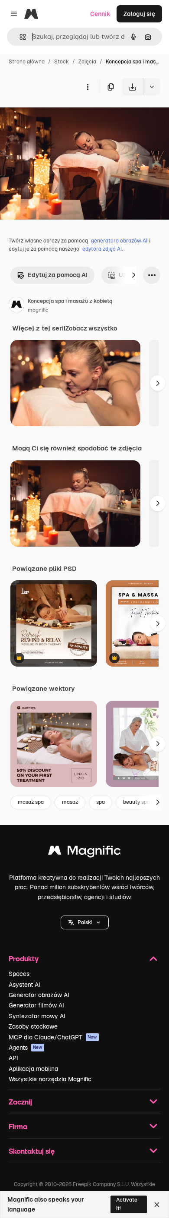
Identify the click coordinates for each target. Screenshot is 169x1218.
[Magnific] (84, 852)
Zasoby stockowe (33, 1026)
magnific (38, 310)
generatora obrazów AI (119, 240)
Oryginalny (59, 115)
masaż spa (31, 802)
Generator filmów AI (36, 1005)
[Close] (157, 1204)
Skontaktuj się (32, 1150)
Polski (85, 922)
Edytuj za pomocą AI (58, 275)
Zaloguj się (139, 14)
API (13, 1058)
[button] (85, 922)
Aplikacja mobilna (33, 1069)
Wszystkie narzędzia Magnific (50, 1079)
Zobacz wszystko (91, 328)
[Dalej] (133, 275)
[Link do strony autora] (16, 306)
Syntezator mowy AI (37, 1016)
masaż (70, 802)
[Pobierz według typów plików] (151, 86)
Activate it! (126, 1204)
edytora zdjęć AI (102, 248)
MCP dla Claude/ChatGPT (53, 1037)
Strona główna (27, 61)
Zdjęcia (87, 61)
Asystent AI (24, 984)
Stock (61, 61)
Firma (18, 1126)
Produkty (24, 958)
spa (100, 802)
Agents (25, 1047)
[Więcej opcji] (87, 86)
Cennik (100, 14)
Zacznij (20, 1101)
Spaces (19, 974)
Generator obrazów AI (39, 995)
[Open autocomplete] (19, 37)
